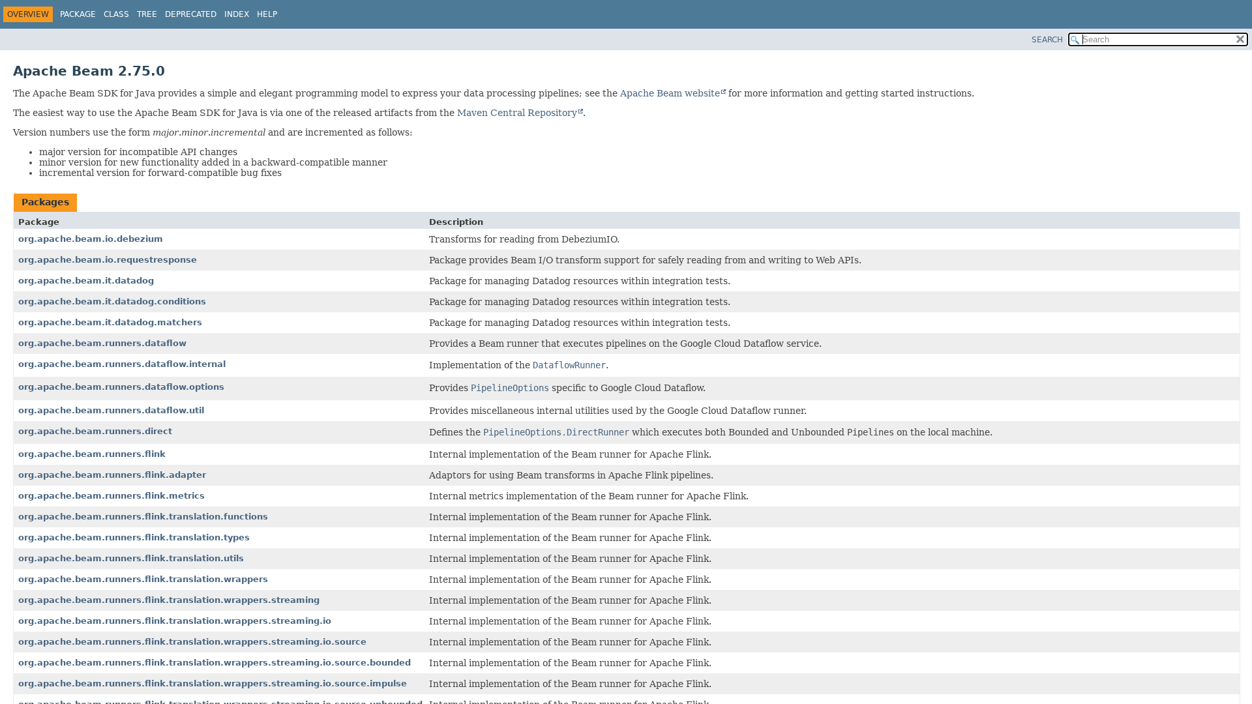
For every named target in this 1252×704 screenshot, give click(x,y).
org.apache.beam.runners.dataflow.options (121, 387)
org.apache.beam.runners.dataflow (102, 343)
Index (236, 14)
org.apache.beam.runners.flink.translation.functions (143, 516)
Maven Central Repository (517, 113)
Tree (147, 14)
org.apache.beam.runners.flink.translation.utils (131, 558)
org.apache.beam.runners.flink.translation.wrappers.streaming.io (174, 621)
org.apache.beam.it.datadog (86, 281)
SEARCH (1047, 39)
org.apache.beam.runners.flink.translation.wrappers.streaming (169, 600)
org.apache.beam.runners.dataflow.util (111, 410)
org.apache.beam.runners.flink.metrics (111, 496)
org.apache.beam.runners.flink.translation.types (134, 537)
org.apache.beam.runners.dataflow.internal (122, 364)
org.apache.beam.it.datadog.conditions (112, 301)
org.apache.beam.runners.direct (95, 431)
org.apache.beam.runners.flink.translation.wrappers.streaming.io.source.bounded (214, 662)
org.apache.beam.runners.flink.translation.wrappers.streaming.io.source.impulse (212, 683)
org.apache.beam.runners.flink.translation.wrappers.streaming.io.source (192, 642)
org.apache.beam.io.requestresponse (107, 260)
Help (267, 14)
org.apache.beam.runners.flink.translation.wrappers (143, 579)
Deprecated (190, 14)
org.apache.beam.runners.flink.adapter (112, 475)
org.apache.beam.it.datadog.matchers (110, 322)
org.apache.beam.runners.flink (92, 454)
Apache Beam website (670, 93)
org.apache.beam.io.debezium (90, 239)
